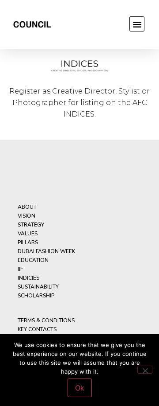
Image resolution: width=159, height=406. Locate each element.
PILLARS (28, 242)
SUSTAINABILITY (38, 286)
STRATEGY (31, 224)
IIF (20, 269)
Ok (79, 387)
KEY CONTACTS (37, 329)
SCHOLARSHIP (36, 295)
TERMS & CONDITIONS (46, 320)
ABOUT (27, 207)
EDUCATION (33, 260)
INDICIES (28, 277)
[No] (144, 370)
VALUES (28, 233)
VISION (26, 215)
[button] (136, 23)
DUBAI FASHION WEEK (46, 251)
